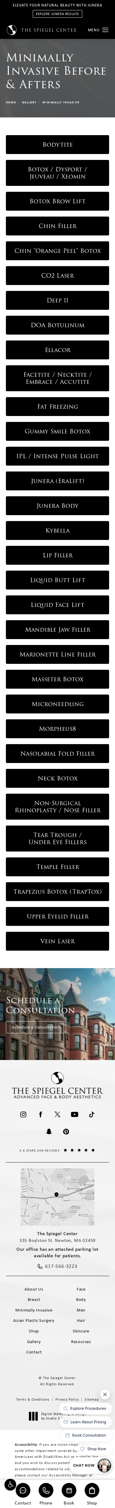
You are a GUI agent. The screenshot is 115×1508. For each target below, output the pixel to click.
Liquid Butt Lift (57, 580)
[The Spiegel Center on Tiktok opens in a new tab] (92, 1114)
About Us (33, 1289)
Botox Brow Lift (57, 201)
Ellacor (57, 350)
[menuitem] (23, 1114)
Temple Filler (57, 867)
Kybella (57, 530)
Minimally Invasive (61, 102)
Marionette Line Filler (57, 654)
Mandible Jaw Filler (57, 629)
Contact (23, 1502)
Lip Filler (58, 555)
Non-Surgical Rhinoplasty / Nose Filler (58, 806)
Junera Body (57, 505)
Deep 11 (57, 300)
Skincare (81, 1331)
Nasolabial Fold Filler (57, 753)
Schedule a (40, 1005)
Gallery (29, 102)
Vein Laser (57, 941)
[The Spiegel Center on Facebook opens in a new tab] (40, 1114)
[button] (10, 1485)
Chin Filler (57, 226)
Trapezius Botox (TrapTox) (57, 891)
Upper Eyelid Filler (57, 916)
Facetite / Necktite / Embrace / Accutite (57, 378)
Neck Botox (58, 778)
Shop (92, 1502)
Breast (34, 1299)
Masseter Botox (57, 679)
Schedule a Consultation (36, 1027)
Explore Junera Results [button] (57, 14)
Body (81, 1299)
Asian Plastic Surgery (34, 1320)
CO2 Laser (57, 275)
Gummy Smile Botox (57, 431)
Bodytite (57, 144)
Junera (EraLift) (57, 481)
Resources (81, 1342)
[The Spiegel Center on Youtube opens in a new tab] (75, 1114)
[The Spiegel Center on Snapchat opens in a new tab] (49, 1131)
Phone (46, 1502)
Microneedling (58, 704)
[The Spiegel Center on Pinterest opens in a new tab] (66, 1131)
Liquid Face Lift (57, 605)
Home (11, 102)
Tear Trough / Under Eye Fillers (58, 838)
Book (69, 1502)
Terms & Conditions (33, 1399)
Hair (81, 1320)
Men (81, 1310)
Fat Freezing (57, 406)
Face (81, 1289)
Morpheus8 (57, 728)
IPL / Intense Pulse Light (57, 456)
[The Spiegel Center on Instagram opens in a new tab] (23, 1114)
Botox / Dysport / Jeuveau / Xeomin (57, 173)
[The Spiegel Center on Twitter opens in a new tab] (57, 1114)
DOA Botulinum (57, 325)
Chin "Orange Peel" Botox (57, 251)
